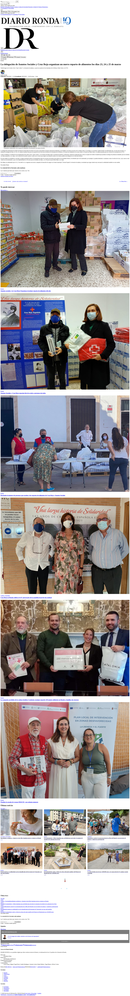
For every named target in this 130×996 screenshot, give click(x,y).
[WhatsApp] (4, 55)
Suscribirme (17, 173)
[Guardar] (2, 55)
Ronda (12, 7)
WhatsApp (4, 11)
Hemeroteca (45, 7)
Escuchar (23, 57)
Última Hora (7, 974)
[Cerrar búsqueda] (17, 2)
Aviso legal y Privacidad (30, 993)
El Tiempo (39, 7)
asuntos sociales (4, 176)
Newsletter (11, 8)
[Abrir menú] (2, 48)
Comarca (16, 7)
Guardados (4, 8)
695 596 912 (9, 966)
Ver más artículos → (65, 941)
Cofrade (34, 7)
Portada (2, 7)
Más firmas (3, 929)
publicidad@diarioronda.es (43, 966)
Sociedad (6, 978)
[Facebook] (9, 55)
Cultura (5, 979)
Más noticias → (4, 190)
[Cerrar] (8, 4)
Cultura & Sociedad (23, 7)
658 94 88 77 (33, 966)
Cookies (39, 993)
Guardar (15, 11)
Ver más (2, 898)
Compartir (18, 57)
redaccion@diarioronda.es (19, 966)
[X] (7, 55)
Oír (18, 11)
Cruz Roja (10, 176)
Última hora (7, 7)
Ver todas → (4, 808)
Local (5, 975)
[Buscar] (2, 52)
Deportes (30, 7)
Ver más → (126, 877)
